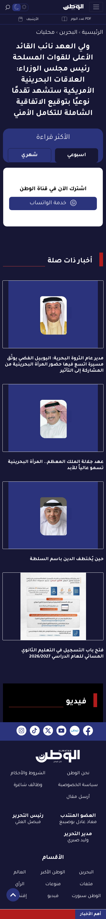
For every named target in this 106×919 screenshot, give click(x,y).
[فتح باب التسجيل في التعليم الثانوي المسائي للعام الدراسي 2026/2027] (53, 606)
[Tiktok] (35, 731)
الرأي (19, 884)
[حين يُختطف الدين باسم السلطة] (53, 515)
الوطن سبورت (86, 896)
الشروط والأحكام (28, 773)
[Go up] (10, 897)
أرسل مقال (78, 797)
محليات (45, 33)
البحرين (68, 33)
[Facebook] (88, 731)
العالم (20, 872)
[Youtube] (61, 731)
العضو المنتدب (78, 816)
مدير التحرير (78, 834)
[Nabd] (75, 731)
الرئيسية (92, 33)
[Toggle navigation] (96, 7)
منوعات (53, 884)
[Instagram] (21, 731)
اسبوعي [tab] (76, 155)
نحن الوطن (78, 773)
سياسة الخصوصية (78, 785)
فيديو (53, 896)
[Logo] (73, 7)
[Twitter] (48, 731)
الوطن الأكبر (53, 872)
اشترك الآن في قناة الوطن (53, 189)
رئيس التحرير (28, 816)
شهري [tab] (29, 155)
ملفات (86, 884)
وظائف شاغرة (28, 785)
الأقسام (53, 858)
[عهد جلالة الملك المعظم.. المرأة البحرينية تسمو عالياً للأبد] (53, 418)
